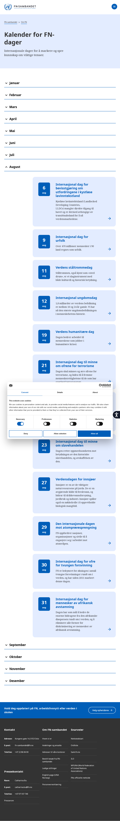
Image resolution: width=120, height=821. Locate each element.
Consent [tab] (24, 392)
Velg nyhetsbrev (102, 710)
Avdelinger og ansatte (52, 745)
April (13, 119)
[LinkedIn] (114, 743)
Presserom (9, 800)
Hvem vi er (47, 738)
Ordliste (74, 745)
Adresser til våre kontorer (53, 752)
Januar (14, 83)
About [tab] (95, 392)
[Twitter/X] (114, 749)
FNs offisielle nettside (80, 777)
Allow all (94, 434)
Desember (17, 681)
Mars (13, 107)
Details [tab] (60, 392)
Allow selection (60, 434)
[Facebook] (114, 730)
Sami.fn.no (75, 752)
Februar (15, 95)
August (14, 167)
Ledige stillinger (49, 768)
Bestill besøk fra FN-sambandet (51, 760)
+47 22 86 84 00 (21, 752)
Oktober (15, 657)
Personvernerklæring (51, 784)
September (17, 645)
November (17, 669)
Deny (26, 434)
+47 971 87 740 (21, 794)
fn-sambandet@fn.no (24, 745)
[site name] (20, 7)
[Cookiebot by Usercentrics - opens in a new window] (100, 385)
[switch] (46, 424)
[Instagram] (114, 736)
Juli (11, 155)
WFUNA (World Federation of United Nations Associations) (82, 768)
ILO (72, 758)
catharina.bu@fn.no (23, 787)
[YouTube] (114, 756)
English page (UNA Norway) (50, 776)
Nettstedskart (77, 738)
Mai (12, 131)
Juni (12, 143)
